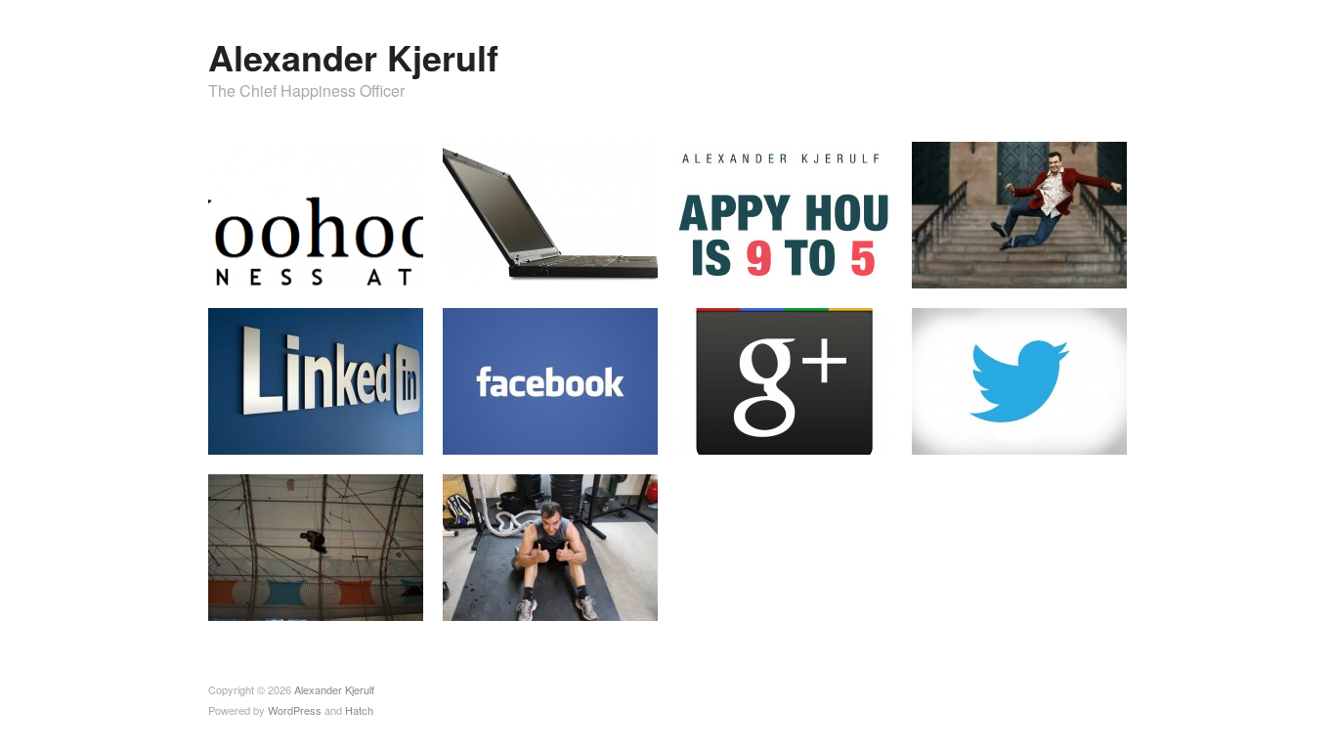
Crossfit (623, 602)
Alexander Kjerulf (353, 56)
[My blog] (550, 212)
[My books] (784, 212)
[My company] (315, 212)
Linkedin (387, 435)
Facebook (617, 435)
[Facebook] (550, 379)
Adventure (381, 602)
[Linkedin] (315, 379)
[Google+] (784, 379)
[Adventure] (315, 545)
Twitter (1095, 435)
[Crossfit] (550, 545)
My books (852, 269)
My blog (622, 269)
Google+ (856, 435)
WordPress (295, 710)
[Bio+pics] (1019, 212)
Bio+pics (1089, 269)
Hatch (359, 710)
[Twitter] (1019, 379)
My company (373, 269)
